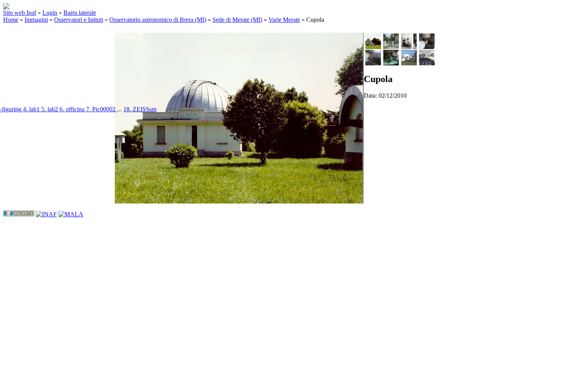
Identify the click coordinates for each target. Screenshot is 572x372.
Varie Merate (284, 19)
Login (49, 12)
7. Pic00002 (101, 109)
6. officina (73, 109)
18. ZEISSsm (139, 109)
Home (10, 19)
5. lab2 (50, 109)
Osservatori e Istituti (78, 19)
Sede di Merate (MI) (237, 19)
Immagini (36, 19)
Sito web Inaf (19, 12)
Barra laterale (79, 12)
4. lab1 (32, 109)
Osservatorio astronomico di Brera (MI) (157, 19)
